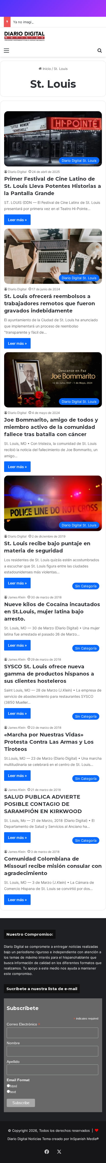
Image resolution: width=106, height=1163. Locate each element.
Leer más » (17, 220)
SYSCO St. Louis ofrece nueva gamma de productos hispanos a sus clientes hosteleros (49, 673)
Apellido (13, 1062)
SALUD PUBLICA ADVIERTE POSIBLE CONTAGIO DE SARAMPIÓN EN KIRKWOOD (43, 804)
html (13, 1086)
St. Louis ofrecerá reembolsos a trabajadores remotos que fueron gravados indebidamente (49, 303)
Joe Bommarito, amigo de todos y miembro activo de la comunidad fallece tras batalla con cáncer (51, 427)
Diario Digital (17, 172)
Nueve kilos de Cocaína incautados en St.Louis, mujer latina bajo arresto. (52, 611)
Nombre (13, 1043)
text (13, 1092)
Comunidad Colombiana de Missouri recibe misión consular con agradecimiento (53, 866)
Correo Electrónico (23, 1024)
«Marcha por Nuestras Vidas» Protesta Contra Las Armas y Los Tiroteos (49, 742)
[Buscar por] (99, 50)
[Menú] (6, 50)
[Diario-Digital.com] (24, 36)
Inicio (46, 69)
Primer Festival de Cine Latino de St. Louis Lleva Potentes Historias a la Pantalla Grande (52, 186)
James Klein (16, 597)
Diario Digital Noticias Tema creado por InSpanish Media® (53, 1139)
